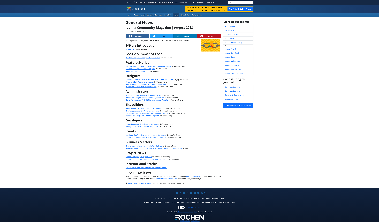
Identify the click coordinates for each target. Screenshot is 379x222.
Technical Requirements (234, 73)
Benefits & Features (154, 15)
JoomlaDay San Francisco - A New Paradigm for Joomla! (146, 135)
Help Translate (210, 202)
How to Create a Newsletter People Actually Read (144, 146)
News (176, 15)
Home (129, 15)
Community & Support (184, 2)
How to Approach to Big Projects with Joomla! (142, 111)
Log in (233, 202)
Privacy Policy (167, 202)
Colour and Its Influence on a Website (140, 82)
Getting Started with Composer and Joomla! (142, 126)
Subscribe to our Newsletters (238, 105)
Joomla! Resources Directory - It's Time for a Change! (145, 159)
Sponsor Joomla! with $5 (195, 202)
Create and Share (231, 34)
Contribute (185, 15)
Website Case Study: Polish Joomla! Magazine (142, 116)
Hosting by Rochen (190, 221)
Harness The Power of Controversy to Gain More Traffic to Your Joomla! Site (154, 148)
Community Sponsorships (234, 95)
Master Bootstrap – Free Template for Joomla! (142, 124)
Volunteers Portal (231, 99)
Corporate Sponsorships (234, 87)
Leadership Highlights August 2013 (139, 157)
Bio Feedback (130, 49)
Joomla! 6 (167, 15)
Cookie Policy (179, 202)
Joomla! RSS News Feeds (234, 69)
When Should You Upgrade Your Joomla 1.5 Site (143, 95)
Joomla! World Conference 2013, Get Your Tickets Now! (146, 137)
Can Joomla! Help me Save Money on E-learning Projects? (147, 113)
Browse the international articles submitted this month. (146, 168)
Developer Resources (205, 2)
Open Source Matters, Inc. (187, 212)
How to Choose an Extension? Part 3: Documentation (145, 108)
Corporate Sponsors (232, 91)
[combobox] (240, 2)
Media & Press (196, 15)
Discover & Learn (165, 2)
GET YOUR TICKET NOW (240, 8)
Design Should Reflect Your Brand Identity (141, 87)
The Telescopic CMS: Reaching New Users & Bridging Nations (148, 66)
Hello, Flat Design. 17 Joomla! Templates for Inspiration (146, 84)
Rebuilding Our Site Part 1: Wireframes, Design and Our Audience (150, 80)
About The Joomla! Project (234, 42)
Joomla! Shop (230, 57)
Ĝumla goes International (135, 71)
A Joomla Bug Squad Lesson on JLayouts (140, 69)
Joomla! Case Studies (232, 53)
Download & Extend (147, 2)
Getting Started (230, 30)
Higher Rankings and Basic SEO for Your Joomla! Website (147, 100)
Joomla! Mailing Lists (232, 61)
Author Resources (193, 176)
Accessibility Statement (152, 202)
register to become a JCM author (165, 179)
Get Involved (229, 38)
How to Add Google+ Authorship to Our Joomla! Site (145, 97)
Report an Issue (223, 202)
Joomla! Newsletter (232, 65)
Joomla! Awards (230, 49)
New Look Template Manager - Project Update (143, 58)
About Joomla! (139, 15)
